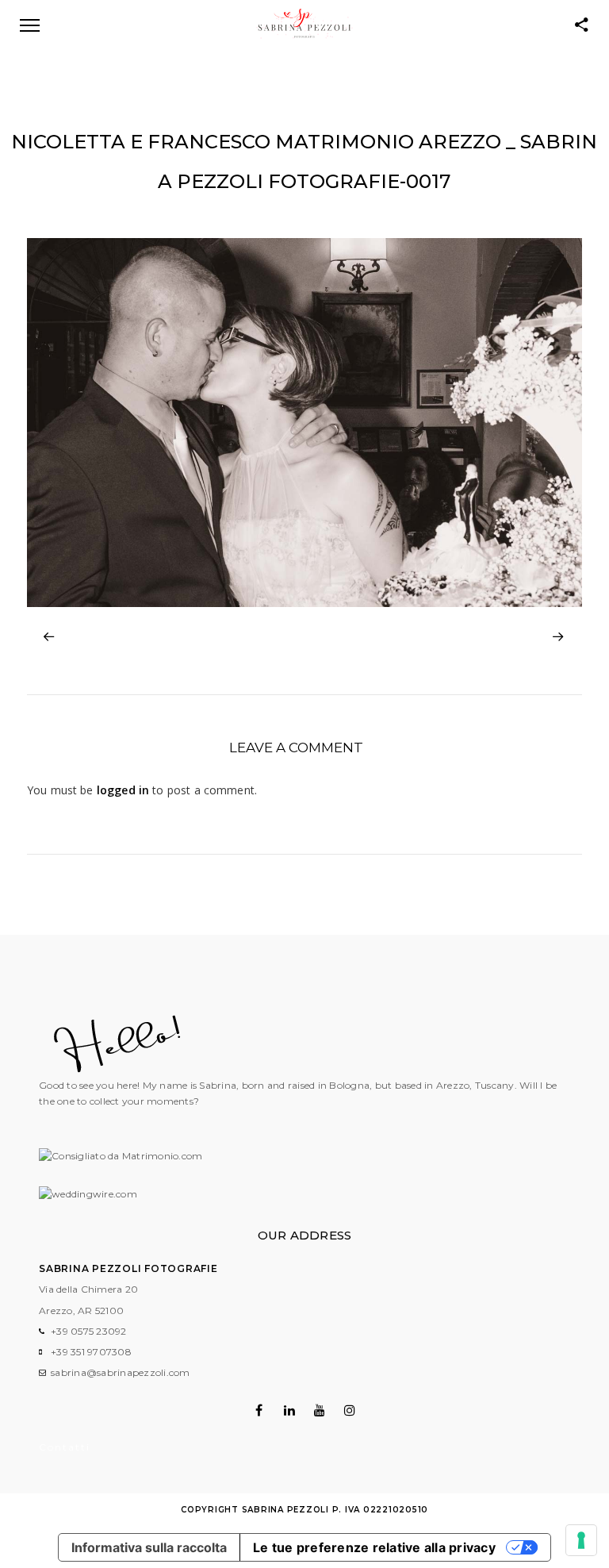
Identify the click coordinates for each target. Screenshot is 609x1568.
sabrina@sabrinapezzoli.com (120, 1372)
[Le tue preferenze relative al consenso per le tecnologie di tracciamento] (581, 1540)
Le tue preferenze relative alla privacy (374, 1547)
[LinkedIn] (289, 1410)
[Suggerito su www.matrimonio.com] (120, 1156)
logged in (123, 789)
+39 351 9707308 (91, 1352)
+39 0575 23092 (89, 1331)
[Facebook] (259, 1410)
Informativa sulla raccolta (149, 1547)
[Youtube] (320, 1410)
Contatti (64, 1447)
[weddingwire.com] (88, 1194)
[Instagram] (350, 1410)
